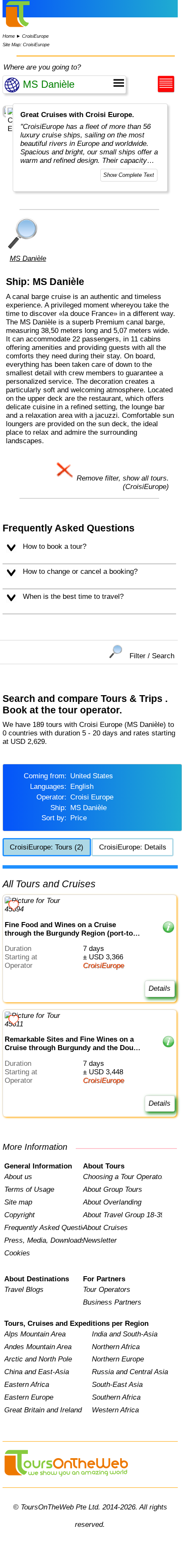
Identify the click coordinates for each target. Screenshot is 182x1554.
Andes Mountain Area (38, 1347)
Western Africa (115, 1410)
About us (18, 1177)
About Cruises (105, 1228)
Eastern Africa (26, 1385)
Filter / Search (152, 656)
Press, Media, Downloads (43, 1240)
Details (160, 988)
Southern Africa (116, 1397)
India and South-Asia (124, 1334)
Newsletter (100, 1240)
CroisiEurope (35, 36)
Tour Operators (106, 1290)
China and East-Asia (36, 1372)
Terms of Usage (29, 1189)
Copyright (19, 1215)
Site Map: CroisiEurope (26, 44)
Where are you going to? (42, 67)
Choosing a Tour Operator (122, 1177)
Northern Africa (116, 1347)
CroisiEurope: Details (132, 847)
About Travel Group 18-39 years (122, 1215)
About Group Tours (112, 1189)
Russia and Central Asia (130, 1372)
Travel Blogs (24, 1290)
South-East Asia (117, 1385)
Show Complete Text (128, 175)
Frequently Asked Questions (43, 1228)
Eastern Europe (28, 1397)
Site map (18, 1202)
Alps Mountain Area (35, 1334)
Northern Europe (118, 1359)
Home (9, 36)
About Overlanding (112, 1202)
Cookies (17, 1253)
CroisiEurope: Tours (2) (46, 847)
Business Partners (112, 1302)
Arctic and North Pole (38, 1359)
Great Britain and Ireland (43, 1410)
